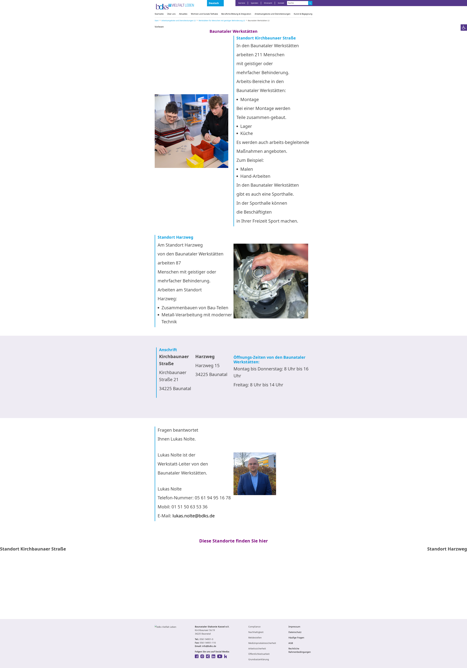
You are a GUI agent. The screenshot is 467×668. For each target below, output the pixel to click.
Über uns (171, 14)
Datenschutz (294, 632)
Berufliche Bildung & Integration (236, 14)
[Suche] (310, 3)
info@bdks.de (209, 646)
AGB (290, 643)
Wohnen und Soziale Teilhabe (204, 14)
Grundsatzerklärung (258, 659)
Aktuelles (183, 14)
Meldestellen (255, 637)
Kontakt (281, 3)
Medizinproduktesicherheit (262, 643)
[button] (464, 27)
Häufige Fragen (296, 637)
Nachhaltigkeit (256, 632)
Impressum (294, 626)
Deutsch (214, 3)
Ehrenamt (268, 3)
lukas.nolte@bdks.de (193, 516)
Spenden (254, 3)
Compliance (254, 626)
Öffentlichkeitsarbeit (259, 653)
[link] (196, 656)
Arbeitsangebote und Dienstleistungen (272, 14)
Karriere (241, 3)
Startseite (159, 14)
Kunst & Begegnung (303, 14)
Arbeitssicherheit (257, 648)
